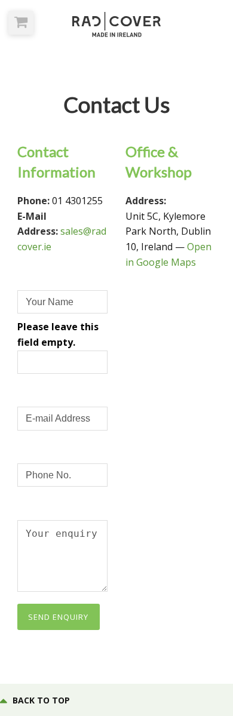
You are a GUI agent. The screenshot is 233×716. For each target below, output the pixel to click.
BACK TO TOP (41, 700)
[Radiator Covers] (116, 24)
